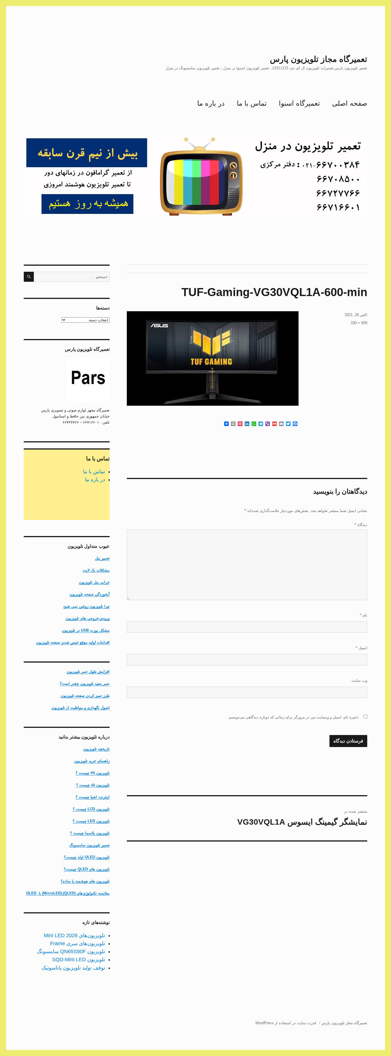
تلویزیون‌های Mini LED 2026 (74, 935)
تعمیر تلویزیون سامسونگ (89, 845)
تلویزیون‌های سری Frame (77, 943)
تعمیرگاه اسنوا (299, 103)
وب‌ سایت (359, 680)
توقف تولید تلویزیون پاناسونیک (73, 968)
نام (363, 615)
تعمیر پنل (102, 558)
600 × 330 (359, 323)
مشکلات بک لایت (96, 570)
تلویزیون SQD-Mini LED (78, 959)
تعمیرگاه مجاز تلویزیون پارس (318, 59)
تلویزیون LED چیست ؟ (91, 821)
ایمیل (361, 648)
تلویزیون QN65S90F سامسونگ (71, 951)
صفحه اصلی (349, 103)
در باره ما (211, 103)
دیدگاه (361, 525)
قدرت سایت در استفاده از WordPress (285, 1023)
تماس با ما (252, 103)
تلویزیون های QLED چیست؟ (87, 869)
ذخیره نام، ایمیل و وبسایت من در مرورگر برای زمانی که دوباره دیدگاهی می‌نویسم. (293, 717)
